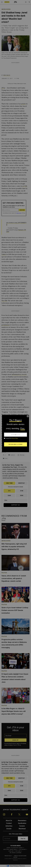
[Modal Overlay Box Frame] (15, 433)
